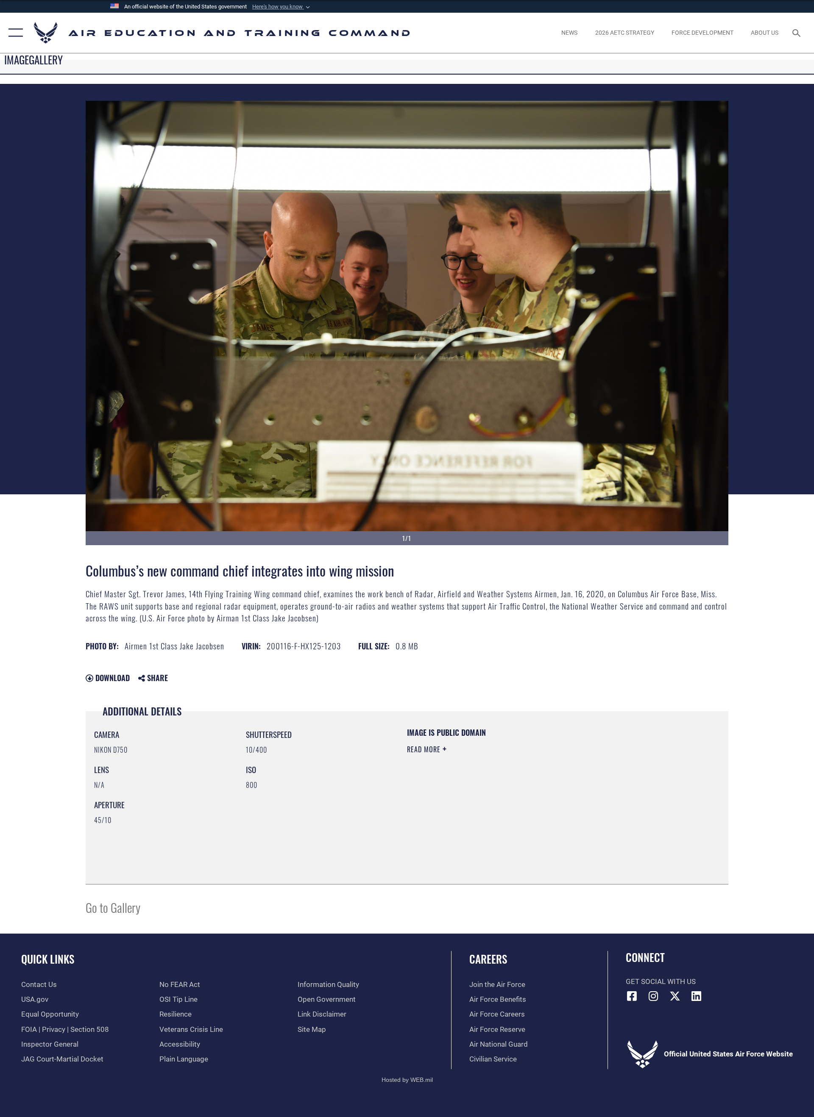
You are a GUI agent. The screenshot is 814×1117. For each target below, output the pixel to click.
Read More (425, 749)
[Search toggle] (797, 33)
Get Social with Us (661, 982)
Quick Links (47, 959)
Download (111, 677)
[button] (282, 7)
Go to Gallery (113, 907)
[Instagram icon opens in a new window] (653, 996)
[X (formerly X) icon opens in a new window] (675, 996)
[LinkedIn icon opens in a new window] (696, 996)
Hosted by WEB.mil (407, 1079)
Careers (488, 959)
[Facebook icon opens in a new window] (632, 996)
